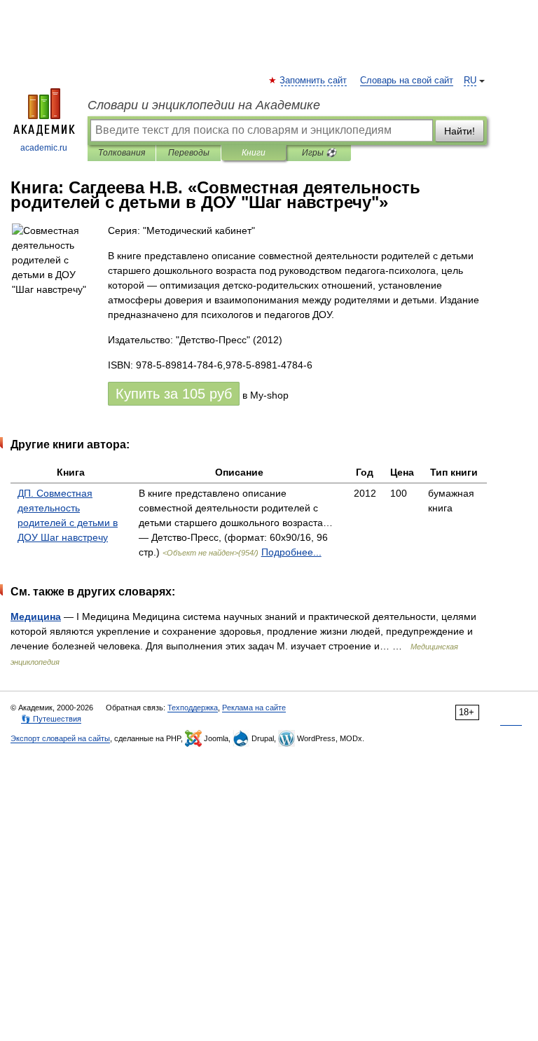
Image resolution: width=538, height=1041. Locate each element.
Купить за (174, 393)
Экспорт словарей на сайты (60, 738)
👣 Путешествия (51, 719)
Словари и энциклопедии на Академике (204, 105)
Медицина (36, 616)
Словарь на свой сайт (406, 80)
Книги (253, 153)
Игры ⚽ (319, 153)
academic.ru (43, 148)
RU (470, 80)
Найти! (459, 131)
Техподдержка (192, 707)
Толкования (121, 153)
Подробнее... (291, 552)
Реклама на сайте (254, 707)
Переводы (188, 153)
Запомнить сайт (314, 80)
